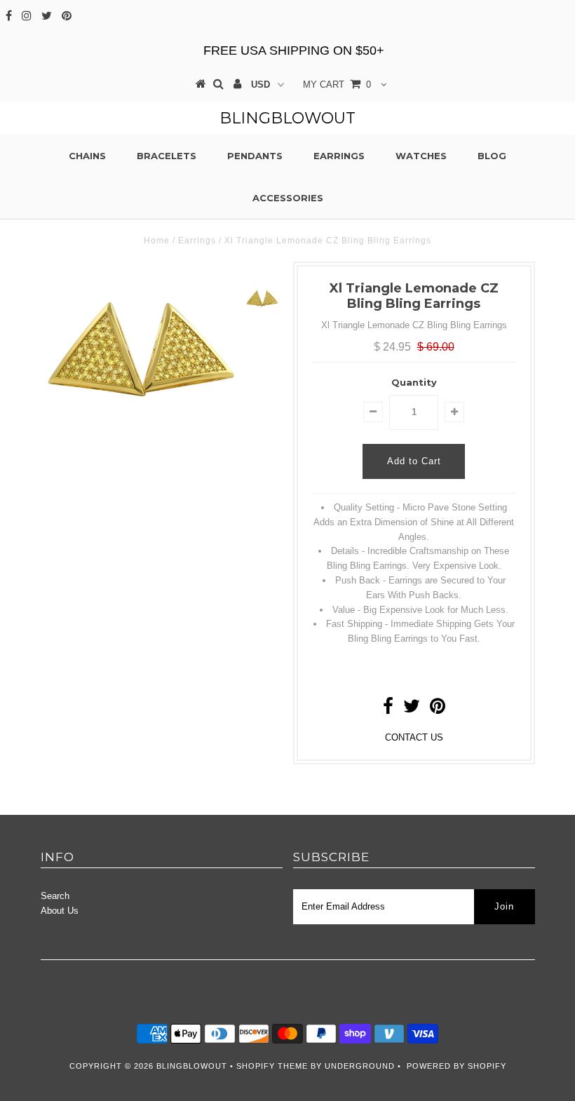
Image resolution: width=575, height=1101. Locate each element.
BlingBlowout (287, 118)
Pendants (255, 155)
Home (157, 240)
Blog (492, 155)
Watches (421, 155)
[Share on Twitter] (411, 709)
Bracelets (166, 155)
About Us (60, 910)
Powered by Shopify (456, 1066)
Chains (87, 155)
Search (55, 896)
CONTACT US (414, 737)
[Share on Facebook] (388, 709)
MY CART (337, 84)
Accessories (287, 197)
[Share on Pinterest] (437, 709)
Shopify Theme (272, 1066)
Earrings (339, 155)
